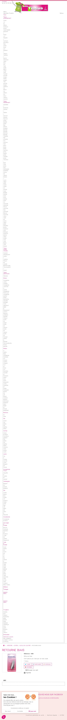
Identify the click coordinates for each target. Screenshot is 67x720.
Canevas (5, 529)
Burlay (5, 227)
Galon (4, 377)
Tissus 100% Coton (4, 183)
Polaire (5, 126)
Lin (4, 36)
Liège (4, 70)
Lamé (4, 383)
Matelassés (6, 169)
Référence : (27, 653)
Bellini (4, 69)
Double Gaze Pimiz (5, 196)
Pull (4, 140)
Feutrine (5, 142)
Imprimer (28, 672)
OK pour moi (32, 711)
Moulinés (5, 514)
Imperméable (6, 30)
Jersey (4, 147)
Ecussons (5, 434)
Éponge (5, 129)
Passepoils (6, 390)
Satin (4, 404)
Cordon (5, 361)
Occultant (5, 42)
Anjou (4, 67)
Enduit (5, 28)
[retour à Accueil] (3, 646)
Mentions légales (52, 715)
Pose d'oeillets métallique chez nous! (6, 624)
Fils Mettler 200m (5, 427)
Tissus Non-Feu (4, 63)
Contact (4, 1)
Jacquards (5, 382)
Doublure (5, 26)
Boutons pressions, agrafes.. (5, 315)
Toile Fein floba (4, 572)
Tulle (4, 239)
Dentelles (5, 371)
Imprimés (5, 203)
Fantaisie (5, 357)
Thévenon (5, 59)
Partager (37, 664)
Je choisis (20, 711)
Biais (4, 353)
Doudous (5, 530)
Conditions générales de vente (35, 715)
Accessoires (6, 355)
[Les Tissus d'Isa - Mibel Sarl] (35, 8)
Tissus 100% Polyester (5, 224)
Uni (4, 358)
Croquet (5, 363)
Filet (4, 144)
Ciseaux (5, 318)
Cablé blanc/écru (5, 494)
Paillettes (5, 170)
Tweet (28, 664)
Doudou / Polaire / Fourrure (5, 112)
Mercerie (9, 645)
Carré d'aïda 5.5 (5, 549)
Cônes (4, 420)
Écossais (5, 128)
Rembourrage (6, 265)
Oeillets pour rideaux (5, 614)
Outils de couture (25, 645)
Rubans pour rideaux (5, 631)
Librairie (5, 447)
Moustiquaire (6, 254)
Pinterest (29, 667)
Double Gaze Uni (5, 201)
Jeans (4, 145)
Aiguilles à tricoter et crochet (5, 476)
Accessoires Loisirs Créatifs (6, 282)
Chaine (5, 360)
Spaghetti (6, 410)
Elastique (5, 402)
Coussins (5, 253)
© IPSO (62, 715)
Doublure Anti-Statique (5, 230)
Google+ (48, 664)
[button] (4, 717)
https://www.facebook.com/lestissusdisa (48, 698)
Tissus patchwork (6, 273)
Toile (4, 66)
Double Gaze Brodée (5, 191)
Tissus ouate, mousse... (5, 249)
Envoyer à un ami (33, 670)
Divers (16, 645)
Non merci (8, 711)
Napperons (6, 540)
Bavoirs (5, 527)
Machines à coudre (8, 636)
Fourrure (5, 118)
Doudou (5, 117)
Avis (4, 680)
